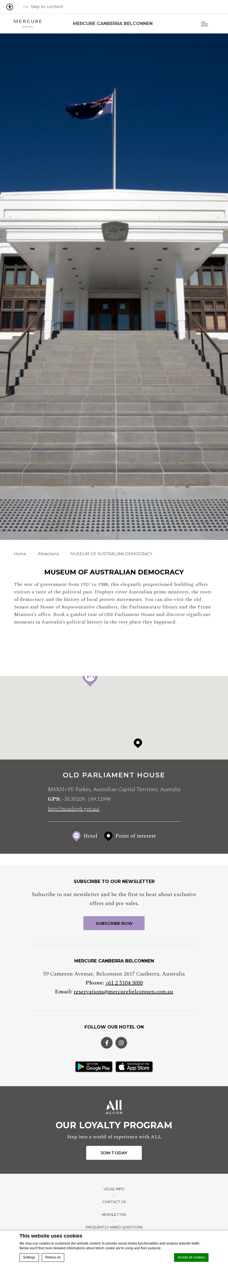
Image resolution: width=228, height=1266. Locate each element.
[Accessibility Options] (12, 7)
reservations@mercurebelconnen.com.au (123, 992)
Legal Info (114, 1189)
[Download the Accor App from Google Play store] (94, 1066)
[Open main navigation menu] (204, 23)
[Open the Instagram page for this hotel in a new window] (121, 1043)
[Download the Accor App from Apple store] (134, 1066)
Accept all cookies (191, 1257)
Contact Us (114, 1202)
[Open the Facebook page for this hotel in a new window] (107, 1043)
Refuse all (53, 1257)
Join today (114, 1152)
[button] (90, 678)
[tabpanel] (114, 286)
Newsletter (114, 1214)
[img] (28, 23)
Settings (29, 1257)
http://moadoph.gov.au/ (74, 809)
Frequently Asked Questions (114, 1227)
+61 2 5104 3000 (124, 983)
